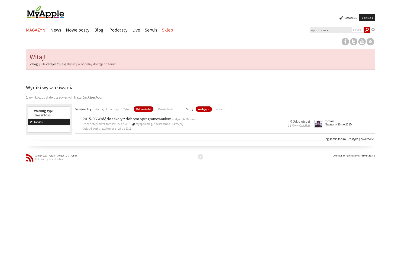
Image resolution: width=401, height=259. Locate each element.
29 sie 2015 (124, 129)
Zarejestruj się (56, 64)
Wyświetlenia (165, 109)
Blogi (99, 30)
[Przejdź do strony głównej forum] (45, 10)
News (55, 30)
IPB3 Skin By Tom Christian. (49, 159)
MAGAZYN (35, 30)
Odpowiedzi (143, 109)
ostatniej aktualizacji (106, 109)
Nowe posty (77, 30)
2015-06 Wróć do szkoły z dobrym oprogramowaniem (127, 119)
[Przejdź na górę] (200, 157)
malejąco (204, 109)
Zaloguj (35, 64)
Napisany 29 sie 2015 (338, 124)
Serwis (151, 30)
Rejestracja (367, 17)
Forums (38, 122)
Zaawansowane (373, 30)
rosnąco (220, 109)
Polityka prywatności (361, 139)
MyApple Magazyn (186, 119)
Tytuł (126, 109)
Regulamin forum (335, 139)
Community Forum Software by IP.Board (354, 155)
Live (136, 30)
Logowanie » (350, 17)
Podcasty (118, 30)
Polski (52, 155)
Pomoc (74, 155)
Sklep (167, 30)
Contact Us (63, 155)
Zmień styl (41, 155)
